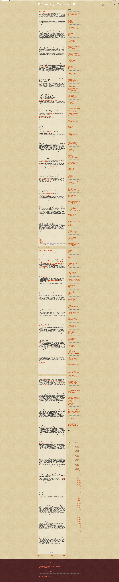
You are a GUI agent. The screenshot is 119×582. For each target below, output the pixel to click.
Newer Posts (40, 555)
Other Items (46, 384)
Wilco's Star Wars (70, 126)
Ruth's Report (70, 21)
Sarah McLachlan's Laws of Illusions (73, 220)
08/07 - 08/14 (79, 513)
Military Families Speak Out (48, 131)
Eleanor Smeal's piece (44, 161)
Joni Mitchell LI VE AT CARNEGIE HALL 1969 (74, 353)
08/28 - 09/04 (79, 507)
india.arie (69, 251)
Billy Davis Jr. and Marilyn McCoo (72, 347)
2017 (77, 454)
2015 (77, 456)
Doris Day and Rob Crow (71, 194)
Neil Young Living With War (72, 301)
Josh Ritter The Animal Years (72, 304)
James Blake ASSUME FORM (72, 65)
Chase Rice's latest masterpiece (72, 419)
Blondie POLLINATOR (71, 95)
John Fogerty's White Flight (72, 238)
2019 (77, 451)
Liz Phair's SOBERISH (71, 345)
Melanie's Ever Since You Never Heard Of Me (74, 210)
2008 (77, 465)
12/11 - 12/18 (79, 474)
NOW (57, 55)
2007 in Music (70, 271)
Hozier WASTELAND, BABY (72, 72)
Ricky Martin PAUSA (71, 54)
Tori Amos (69, 34)
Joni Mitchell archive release (72, 42)
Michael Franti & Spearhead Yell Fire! (73, 298)
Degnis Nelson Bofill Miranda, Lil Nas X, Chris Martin (45, 562)
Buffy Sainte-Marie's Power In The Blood (73, 128)
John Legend (70, 102)
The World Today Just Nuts (72, 26)
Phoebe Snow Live (70, 257)
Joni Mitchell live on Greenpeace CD (73, 231)
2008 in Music (70, 258)
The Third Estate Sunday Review (52, 380)
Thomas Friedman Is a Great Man (72, 14)
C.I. (39, 479)
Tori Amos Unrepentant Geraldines (73, 144)
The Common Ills (47, 13)
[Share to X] (51, 244)
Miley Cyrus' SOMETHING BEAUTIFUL (73, 412)
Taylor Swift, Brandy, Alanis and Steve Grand (74, 46)
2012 (77, 460)
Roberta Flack (70, 35)
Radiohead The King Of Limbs (72, 207)
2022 (77, 447)
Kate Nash (69, 223)
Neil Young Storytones (71, 135)
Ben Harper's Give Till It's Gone (72, 202)
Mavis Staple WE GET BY (71, 67)
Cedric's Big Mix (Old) (71, 27)
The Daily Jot (70, 20)
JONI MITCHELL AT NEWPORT (72, 382)
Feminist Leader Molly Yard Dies (54, 40)
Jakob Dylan (70, 224)
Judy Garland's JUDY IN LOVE (72, 360)
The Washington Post (42, 239)
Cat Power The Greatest (71, 313)
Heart (69, 216)
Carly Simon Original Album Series (73, 142)
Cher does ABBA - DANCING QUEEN (73, 80)
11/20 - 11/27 (79, 480)
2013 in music (70, 155)
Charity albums (70, 250)
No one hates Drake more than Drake (73, 113)
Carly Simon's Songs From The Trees (73, 121)
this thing (45, 324)
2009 (77, 464)
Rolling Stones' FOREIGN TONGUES (73, 425)
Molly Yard (42, 11)
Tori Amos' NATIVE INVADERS (72, 94)
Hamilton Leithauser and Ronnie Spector (73, 53)
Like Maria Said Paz (42, 362)
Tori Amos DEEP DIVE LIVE (72, 404)
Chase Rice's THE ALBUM (71, 346)
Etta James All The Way (71, 311)
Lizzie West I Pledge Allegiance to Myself (74, 291)
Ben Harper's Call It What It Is (72, 114)
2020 (77, 450)
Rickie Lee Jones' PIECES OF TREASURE (74, 380)
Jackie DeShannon (70, 33)
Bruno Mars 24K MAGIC (71, 103)
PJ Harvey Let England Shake (72, 208)
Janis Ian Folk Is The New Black (72, 300)
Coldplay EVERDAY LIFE (71, 60)
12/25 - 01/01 (79, 470)
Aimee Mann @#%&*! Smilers (72, 262)
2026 (77, 442)
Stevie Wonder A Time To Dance (72, 319)
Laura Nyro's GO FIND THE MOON (73, 350)
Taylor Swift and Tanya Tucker (72, 62)
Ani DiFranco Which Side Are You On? (73, 190)
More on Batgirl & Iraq (45, 250)
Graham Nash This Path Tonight (72, 115)
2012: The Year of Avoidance (72, 29)
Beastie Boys (70, 197)
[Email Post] (48, 244)
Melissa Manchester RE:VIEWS (72, 393)
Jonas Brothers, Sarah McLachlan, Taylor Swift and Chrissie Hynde (73, 418)
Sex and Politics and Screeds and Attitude (74, 13)
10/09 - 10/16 (79, 490)
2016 (77, 455)
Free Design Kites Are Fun (71, 299)
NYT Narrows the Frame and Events (44, 325)
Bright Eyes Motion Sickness (72, 318)
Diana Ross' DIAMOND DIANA (72, 90)
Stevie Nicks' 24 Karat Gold (72, 138)
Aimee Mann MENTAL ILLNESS (72, 96)
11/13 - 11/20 (79, 482)
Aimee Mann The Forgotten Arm (72, 324)
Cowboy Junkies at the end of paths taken (74, 280)
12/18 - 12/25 (79, 472)
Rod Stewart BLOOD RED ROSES (73, 75)
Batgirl (40, 363)
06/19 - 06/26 (79, 525)
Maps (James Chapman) (71, 163)
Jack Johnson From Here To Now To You (73, 157)
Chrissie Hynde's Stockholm (72, 143)
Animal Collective (70, 177)
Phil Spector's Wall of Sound (72, 203)
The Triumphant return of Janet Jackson (73, 122)
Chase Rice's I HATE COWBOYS (72, 374)
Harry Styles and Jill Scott (71, 423)
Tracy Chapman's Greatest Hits (72, 119)
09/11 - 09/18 (79, 503)
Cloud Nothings (70, 149)
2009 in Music (70, 230)
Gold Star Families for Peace (51, 119)
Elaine (40, 357)
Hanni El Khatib (70, 164)
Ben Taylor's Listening (71, 151)
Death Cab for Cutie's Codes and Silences (74, 201)
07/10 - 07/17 (79, 521)
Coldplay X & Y (70, 327)
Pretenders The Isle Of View (72, 150)
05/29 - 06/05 (79, 531)
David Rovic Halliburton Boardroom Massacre (74, 294)
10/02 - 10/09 (79, 492)
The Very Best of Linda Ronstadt (72, 265)
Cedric (46, 379)
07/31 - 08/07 (79, 515)
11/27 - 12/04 (79, 478)
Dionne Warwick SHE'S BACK (72, 68)
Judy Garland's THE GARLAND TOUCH (73, 376)
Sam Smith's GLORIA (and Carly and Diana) (74, 371)
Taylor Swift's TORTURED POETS (73, 396)
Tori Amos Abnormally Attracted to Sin (73, 243)
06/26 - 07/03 (79, 523)
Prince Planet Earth (71, 274)
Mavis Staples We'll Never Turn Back (73, 281)
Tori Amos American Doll (71, 285)
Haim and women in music (71, 47)
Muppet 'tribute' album (71, 196)
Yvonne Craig (41, 365)
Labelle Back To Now (71, 259)
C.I (39, 13)
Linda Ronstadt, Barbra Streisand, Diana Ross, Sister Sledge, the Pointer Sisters (49, 566)
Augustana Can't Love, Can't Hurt (72, 263)
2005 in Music (70, 314)
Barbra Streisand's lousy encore (72, 110)
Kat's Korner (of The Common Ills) (58, 4)
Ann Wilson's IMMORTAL (71, 81)
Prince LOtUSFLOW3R (71, 245)
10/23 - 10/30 (79, 486)
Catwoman (40, 364)
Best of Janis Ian (70, 256)
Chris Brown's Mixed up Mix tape (72, 107)
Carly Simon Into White (71, 292)
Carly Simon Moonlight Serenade (72, 326)
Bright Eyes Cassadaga (71, 287)
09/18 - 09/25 (79, 494)
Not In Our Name (51, 113)
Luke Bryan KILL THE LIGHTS (72, 97)
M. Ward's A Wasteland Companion (73, 184)
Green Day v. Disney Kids (71, 340)
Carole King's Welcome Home (72, 187)
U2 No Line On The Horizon (72, 249)
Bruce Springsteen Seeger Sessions (73, 307)
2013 (77, 459)
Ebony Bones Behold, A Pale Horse (73, 162)
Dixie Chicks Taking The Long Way (73, 306)
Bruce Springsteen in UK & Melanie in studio (74, 411)
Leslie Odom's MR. (70, 61)
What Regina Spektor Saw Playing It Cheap (74, 181)
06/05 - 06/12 (79, 529)
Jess (40, 119)
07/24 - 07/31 (79, 517)
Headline (49, 193)
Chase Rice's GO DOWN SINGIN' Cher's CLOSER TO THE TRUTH (73, 403)
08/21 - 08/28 (79, 509)
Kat (69, 442)
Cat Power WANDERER (71, 79)
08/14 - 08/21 (79, 511)
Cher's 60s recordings (71, 217)
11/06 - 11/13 (79, 484)
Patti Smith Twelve (70, 286)
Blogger (64, 580)
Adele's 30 (69, 352)
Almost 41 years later (71, 339)
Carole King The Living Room (72, 325)
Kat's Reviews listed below (71, 40)
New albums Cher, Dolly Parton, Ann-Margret (74, 390)
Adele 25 (69, 120)
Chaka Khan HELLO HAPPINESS (72, 73)
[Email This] (49, 244)
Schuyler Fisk (70, 252)
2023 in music (70, 391)
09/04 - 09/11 (79, 505)
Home (52, 555)
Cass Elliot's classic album (72, 237)
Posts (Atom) (43, 557)
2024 (77, 445)
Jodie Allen (40, 240)
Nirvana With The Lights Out (72, 333)
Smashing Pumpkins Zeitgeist (72, 272)
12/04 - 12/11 (79, 476)
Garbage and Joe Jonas (71, 413)
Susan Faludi (41, 241)
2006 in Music (70, 293)
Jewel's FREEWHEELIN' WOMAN (72, 358)
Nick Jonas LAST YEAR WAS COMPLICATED (72, 111)
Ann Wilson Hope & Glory (71, 273)
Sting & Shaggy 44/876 (71, 85)
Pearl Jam (69, 305)
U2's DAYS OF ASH (71, 422)
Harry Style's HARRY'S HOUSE (72, 359)
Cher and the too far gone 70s (72, 214)
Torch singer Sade (70, 226)
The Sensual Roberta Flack (72, 189)
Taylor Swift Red (70, 171)
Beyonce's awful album (71, 156)
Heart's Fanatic (70, 175)
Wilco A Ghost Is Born (71, 337)
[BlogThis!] (50, 244)
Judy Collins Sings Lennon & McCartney (73, 279)
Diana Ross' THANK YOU (71, 351)
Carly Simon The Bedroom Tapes (72, 129)
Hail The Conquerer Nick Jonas (72, 344)
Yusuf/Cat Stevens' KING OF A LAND (73, 381)
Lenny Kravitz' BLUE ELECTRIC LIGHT (73, 408)
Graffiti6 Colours (70, 188)
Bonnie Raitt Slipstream (71, 182)
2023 (77, 446)
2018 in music (70, 74)
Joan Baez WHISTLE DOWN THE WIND (73, 88)
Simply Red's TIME (71, 377)
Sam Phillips (70, 161)
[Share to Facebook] (52, 244)
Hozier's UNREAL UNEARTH (72, 383)
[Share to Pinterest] (53, 244)
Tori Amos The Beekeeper (71, 332)
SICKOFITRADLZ (70, 22)
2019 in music (70, 59)
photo (58, 180)
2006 (77, 468)
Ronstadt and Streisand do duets (72, 134)
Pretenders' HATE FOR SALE (72, 48)
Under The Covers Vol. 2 (71, 236)
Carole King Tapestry (71, 331)
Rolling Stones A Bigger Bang (72, 320)
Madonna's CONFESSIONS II (72, 424)
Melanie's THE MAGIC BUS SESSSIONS (74, 398)
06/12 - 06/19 (79, 527)
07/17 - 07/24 (79, 519)
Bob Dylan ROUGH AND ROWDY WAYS (73, 52)
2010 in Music (70, 209)
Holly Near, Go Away (71, 168)
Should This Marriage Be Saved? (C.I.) (73, 28)
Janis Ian (69, 32)
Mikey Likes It (70, 15)
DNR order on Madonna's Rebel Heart (73, 132)
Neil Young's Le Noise (71, 215)
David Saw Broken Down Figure (72, 244)
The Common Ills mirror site (72, 39)
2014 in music (70, 133)
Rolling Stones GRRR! (71, 174)
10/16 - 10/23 (79, 488)
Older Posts (64, 555)
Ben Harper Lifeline (70, 278)
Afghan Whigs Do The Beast (72, 148)
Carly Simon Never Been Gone (72, 232)
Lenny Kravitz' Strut (71, 141)
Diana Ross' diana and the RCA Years (73, 101)
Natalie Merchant (70, 225)
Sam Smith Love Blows (71, 41)
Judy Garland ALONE (71, 66)
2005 (77, 469)
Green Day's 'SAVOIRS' (71, 392)
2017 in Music (70, 89)
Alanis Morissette (70, 176)
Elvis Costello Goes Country (72, 239)
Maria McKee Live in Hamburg (72, 338)
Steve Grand (70, 127)
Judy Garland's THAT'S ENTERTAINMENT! (74, 397)
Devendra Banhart (70, 170)
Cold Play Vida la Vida (71, 264)
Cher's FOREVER (70, 401)
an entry (43, 13)
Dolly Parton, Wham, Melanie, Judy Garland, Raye (44, 567)
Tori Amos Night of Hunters (72, 195)
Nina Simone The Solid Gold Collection (73, 312)
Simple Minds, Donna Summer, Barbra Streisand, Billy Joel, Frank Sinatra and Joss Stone (74, 365)
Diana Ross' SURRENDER (71, 375)
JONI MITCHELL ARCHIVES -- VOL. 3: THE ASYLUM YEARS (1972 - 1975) (74, 387)
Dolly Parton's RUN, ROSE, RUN (72, 357)
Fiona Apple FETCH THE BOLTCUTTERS (74, 55)
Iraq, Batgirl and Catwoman (47, 378)
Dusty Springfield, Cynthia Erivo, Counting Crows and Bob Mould (74, 416)
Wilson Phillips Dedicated (71, 183)
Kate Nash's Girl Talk (71, 169)
